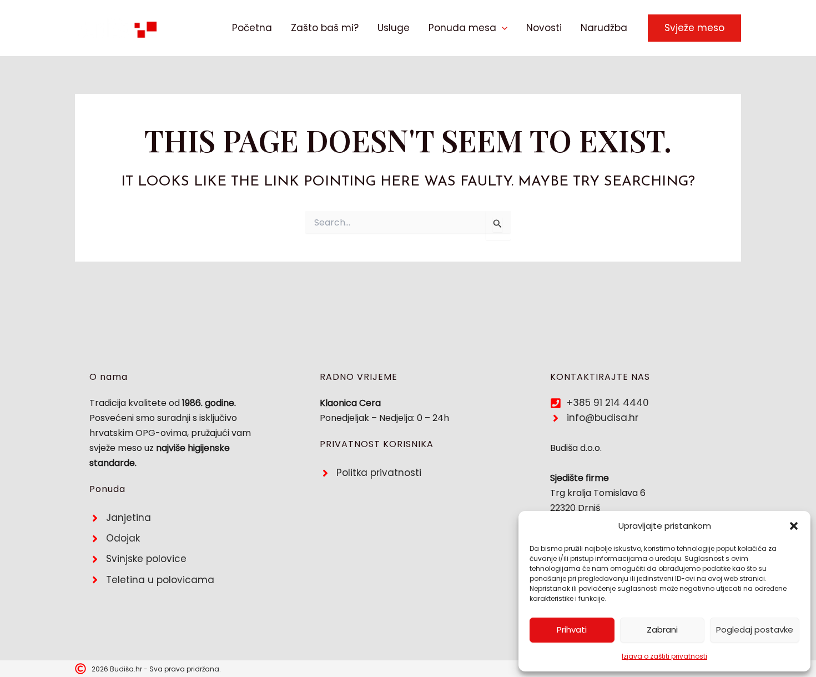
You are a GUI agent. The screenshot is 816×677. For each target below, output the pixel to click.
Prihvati (572, 629)
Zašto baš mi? (325, 27)
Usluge (393, 27)
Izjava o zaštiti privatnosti (664, 656)
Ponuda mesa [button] (462, 27)
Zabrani (662, 629)
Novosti (544, 27)
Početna (252, 27)
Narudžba (604, 27)
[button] (793, 525)
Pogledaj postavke (754, 629)
